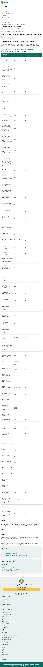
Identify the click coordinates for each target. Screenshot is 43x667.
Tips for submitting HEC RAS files (20, 544)
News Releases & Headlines (7, 626)
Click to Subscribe (21, 589)
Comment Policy (5, 642)
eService (3, 656)
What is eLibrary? (5, 11)
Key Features (5, 15)
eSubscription (5, 654)
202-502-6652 (10, 567)
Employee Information (6, 634)
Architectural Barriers (6, 639)
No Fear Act (32, 664)
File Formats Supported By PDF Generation (11, 26)
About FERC (4, 632)
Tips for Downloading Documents (9, 20)
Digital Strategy (26, 664)
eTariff (3, 657)
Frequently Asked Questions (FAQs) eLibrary (11, 28)
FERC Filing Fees (5, 659)
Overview (4, 9)
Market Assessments (6, 604)
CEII (2, 619)
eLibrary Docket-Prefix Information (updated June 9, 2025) (16, 555)
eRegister (4, 649)
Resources (4, 608)
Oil (2, 606)
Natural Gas (4, 599)
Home (2, 31)
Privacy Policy (14, 665)
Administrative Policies (8, 664)
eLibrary (3, 647)
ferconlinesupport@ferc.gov (11, 570)
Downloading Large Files (9, 551)
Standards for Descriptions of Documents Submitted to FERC (15, 24)
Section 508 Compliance (7, 637)
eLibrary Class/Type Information (10, 553)
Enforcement (4, 612)
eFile (3, 652)
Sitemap (29, 665)
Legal (3, 616)
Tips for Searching (6, 17)
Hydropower (4, 603)
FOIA (3, 618)
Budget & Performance (22, 665)
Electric (3, 601)
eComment (4, 650)
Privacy (3, 641)
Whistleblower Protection (17, 664)
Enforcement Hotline (6, 614)
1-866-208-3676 (14, 569)
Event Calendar (5, 627)
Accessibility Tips (5, 22)
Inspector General (5, 621)
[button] (41, 2)
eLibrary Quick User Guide (7, 13)
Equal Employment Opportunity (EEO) (10, 635)
